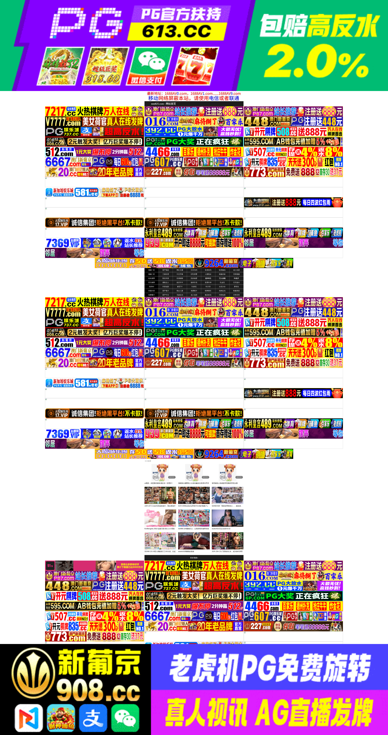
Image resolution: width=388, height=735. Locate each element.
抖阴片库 (151, 291)
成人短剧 (194, 295)
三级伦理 (165, 274)
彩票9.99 (208, 282)
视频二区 (151, 274)
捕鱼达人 (165, 282)
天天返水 (236, 282)
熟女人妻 (180, 291)
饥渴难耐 (180, 278)
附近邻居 (165, 278)
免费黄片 (194, 291)
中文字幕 (180, 274)
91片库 (208, 286)
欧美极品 (222, 270)
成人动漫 (236, 270)
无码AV (151, 286)
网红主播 (180, 270)
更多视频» (194, 558)
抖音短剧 (165, 286)
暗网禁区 (208, 291)
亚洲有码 (208, 270)
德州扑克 (194, 282)
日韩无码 (236, 295)
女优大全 (222, 286)
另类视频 (236, 274)
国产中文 (165, 295)
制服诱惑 (236, 291)
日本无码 (194, 270)
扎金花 (222, 282)
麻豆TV (179, 286)
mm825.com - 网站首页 (163, 103)
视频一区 (151, 270)
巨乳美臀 (194, 274)
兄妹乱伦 (180, 295)
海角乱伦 (222, 291)
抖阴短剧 (222, 295)
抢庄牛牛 (180, 282)
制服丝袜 (222, 274)
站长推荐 (151, 278)
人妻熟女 (208, 274)
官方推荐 (151, 282)
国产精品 (165, 270)
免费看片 (151, 295)
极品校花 (208, 295)
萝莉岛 (236, 286)
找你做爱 (194, 278)
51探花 (194, 286)
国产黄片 (165, 291)
